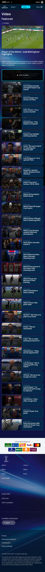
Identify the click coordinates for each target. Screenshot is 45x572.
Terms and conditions (9, 539)
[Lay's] (22, 445)
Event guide (6, 478)
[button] (26, 6)
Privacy (4, 536)
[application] (22, 37)
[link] (13, 6)
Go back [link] (6, 23)
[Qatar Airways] (33, 449)
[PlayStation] (15, 445)
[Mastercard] (37, 445)
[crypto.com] (11, 449)
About (25, 469)
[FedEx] (29, 445)
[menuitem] (15, 6)
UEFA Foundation (7, 503)
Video (3, 469)
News (3, 474)
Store (25, 474)
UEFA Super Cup (5, 7)
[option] (22, 75)
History (25, 465)
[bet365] (18, 449)
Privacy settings (7, 546)
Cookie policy (6, 543)
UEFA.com (5, 498)
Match (4, 465)
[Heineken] (8, 445)
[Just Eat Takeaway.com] (26, 449)
